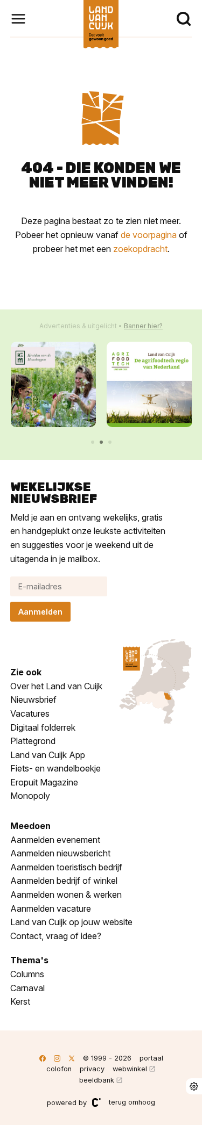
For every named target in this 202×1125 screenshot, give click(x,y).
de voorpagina (149, 234)
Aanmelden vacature (50, 908)
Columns (27, 974)
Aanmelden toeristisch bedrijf (66, 867)
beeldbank (96, 1080)
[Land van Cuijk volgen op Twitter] (71, 1058)
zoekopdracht (140, 248)
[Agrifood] (149, 384)
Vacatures (30, 713)
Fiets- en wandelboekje (55, 768)
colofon (59, 1069)
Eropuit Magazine (44, 782)
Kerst (20, 1001)
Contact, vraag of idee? (55, 936)
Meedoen (30, 825)
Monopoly (30, 795)
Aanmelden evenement (55, 839)
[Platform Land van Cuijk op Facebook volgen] (42, 1058)
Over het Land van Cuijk (56, 686)
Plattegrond (32, 740)
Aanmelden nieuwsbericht (60, 853)
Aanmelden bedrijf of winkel (63, 880)
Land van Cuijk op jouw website (71, 922)
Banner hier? (143, 326)
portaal (151, 1058)
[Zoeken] (184, 19)
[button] (92, 442)
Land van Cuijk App (47, 754)
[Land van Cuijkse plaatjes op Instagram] (57, 1058)
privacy (92, 1069)
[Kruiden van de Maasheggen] (53, 384)
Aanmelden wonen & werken (66, 894)
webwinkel (130, 1069)
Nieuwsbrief (33, 699)
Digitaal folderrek (42, 727)
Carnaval (27, 988)
